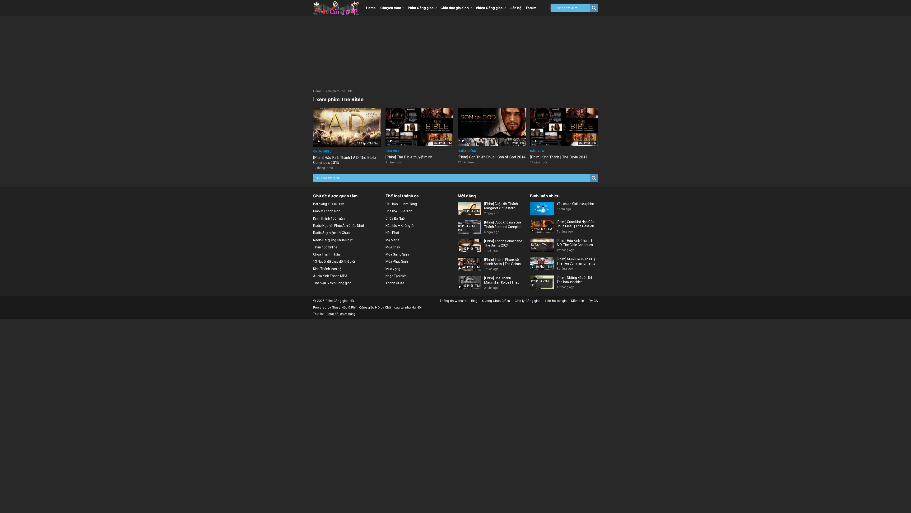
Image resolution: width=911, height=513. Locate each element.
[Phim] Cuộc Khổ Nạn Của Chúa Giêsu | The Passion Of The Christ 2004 (575, 224)
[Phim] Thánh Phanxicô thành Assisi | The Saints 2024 (502, 262)
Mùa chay (393, 247)
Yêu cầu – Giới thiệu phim (575, 204)
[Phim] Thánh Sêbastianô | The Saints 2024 (504, 243)
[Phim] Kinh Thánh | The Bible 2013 (558, 157)
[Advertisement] (455, 51)
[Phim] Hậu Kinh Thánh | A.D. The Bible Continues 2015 (575, 243)
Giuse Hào (339, 307)
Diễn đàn (577, 301)
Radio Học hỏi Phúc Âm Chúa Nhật (338, 226)
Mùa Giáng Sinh (397, 254)
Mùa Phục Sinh (397, 261)
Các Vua (393, 151)
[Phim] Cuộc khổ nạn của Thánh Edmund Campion (502, 224)
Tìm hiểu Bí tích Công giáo (332, 283)
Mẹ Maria (392, 240)
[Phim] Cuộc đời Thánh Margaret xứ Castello (501, 206)
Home (371, 8)
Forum (531, 8)
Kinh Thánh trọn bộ (327, 269)
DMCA (593, 301)
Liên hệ (515, 8)
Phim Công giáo (421, 8)
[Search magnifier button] (594, 8)
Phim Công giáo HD (365, 307)
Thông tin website (453, 301)
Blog (474, 301)
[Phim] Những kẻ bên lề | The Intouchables (574, 280)
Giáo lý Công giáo (527, 301)
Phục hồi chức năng (341, 314)
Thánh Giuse (395, 283)
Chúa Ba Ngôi (395, 218)
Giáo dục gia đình (455, 8)
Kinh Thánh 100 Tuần (329, 218)
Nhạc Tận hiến (396, 276)
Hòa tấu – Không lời (400, 226)
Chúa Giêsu (322, 151)
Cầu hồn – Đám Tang (401, 204)
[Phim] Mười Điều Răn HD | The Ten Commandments (576, 261)
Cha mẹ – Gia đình (399, 211)
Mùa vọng (393, 269)
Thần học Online (325, 247)
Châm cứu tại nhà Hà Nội (403, 307)
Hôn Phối (392, 233)
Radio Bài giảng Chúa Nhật (333, 240)
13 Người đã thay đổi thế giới (334, 261)
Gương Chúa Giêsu (496, 301)
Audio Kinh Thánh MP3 (330, 276)
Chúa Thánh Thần (326, 254)
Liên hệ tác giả (556, 301)
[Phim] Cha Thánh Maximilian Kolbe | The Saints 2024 (500, 280)
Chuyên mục (390, 8)
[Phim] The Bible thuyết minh (409, 157)
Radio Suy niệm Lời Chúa (331, 233)
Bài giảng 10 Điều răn (328, 204)
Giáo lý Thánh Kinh (326, 211)
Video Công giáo (489, 8)
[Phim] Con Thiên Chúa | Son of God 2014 (491, 157)
